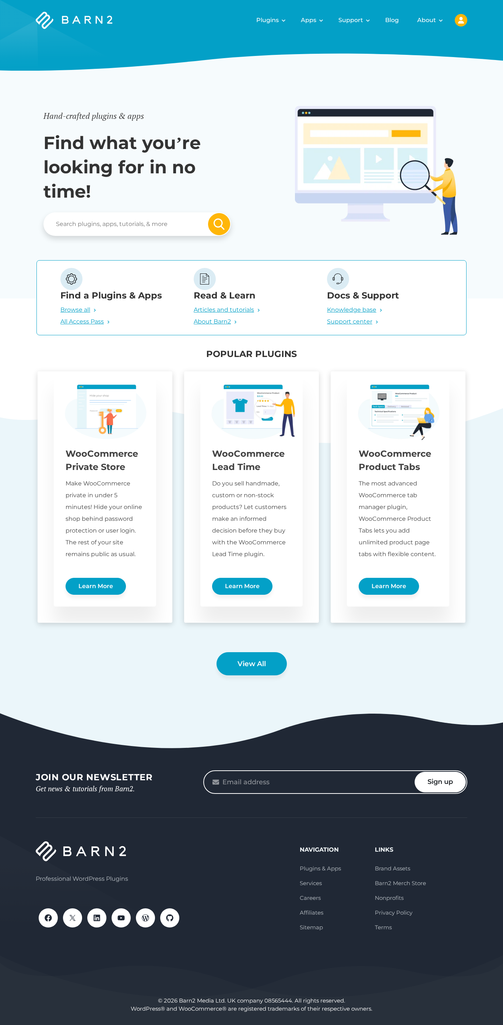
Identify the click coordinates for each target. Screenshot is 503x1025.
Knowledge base (351, 309)
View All (252, 664)
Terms (383, 927)
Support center (349, 321)
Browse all (75, 309)
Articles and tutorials (224, 309)
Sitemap (311, 927)
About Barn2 (212, 321)
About (426, 20)
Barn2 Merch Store (400, 883)
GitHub (169, 917)
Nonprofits (389, 897)
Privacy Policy (393, 912)
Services (311, 883)
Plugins (267, 20)
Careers (310, 897)
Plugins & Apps (320, 868)
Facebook (48, 917)
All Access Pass (82, 321)
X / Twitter (72, 917)
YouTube (121, 917)
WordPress (145, 917)
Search (219, 224)
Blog (392, 20)
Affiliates (311, 912)
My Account (461, 20)
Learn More (95, 586)
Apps (308, 20)
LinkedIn (96, 917)
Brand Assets (392, 868)
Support (350, 20)
